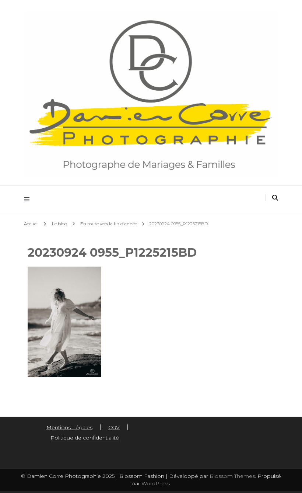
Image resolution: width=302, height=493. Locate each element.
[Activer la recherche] (275, 198)
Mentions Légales (69, 427)
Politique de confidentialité (84, 437)
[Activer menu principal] (28, 199)
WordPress (155, 483)
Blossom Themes (231, 476)
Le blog (59, 223)
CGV (114, 427)
